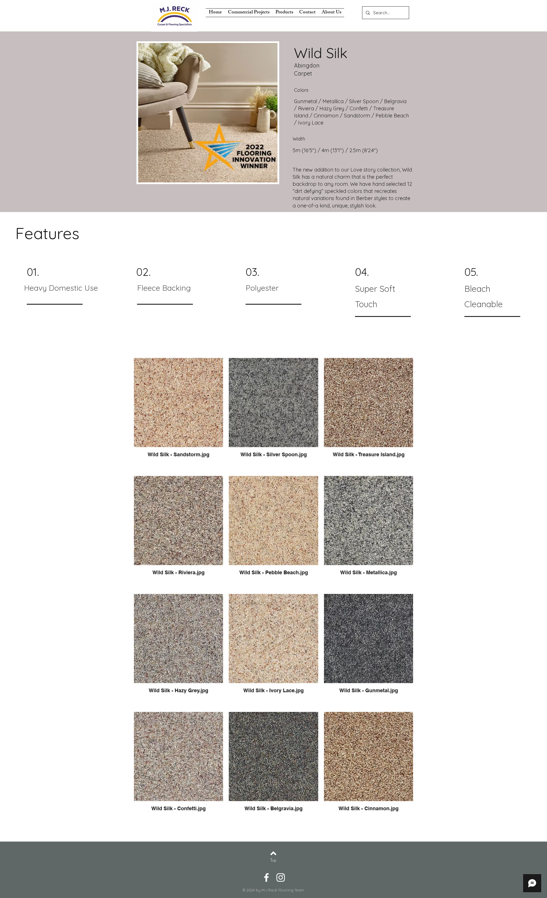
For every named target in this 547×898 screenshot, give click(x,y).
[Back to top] (273, 853)
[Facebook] (266, 877)
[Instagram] (280, 877)
